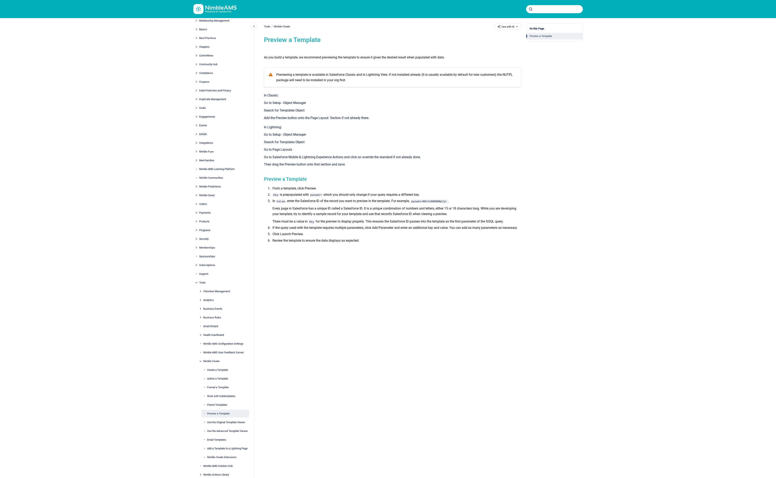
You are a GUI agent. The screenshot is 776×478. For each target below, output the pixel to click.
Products (204, 221)
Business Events (212, 308)
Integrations (206, 142)
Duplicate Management (212, 99)
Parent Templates (217, 404)
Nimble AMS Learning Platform (217, 169)
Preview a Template (218, 413)
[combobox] (554, 9)
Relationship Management (214, 20)
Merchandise (206, 160)
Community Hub (208, 64)
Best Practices (207, 38)
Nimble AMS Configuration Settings (223, 343)
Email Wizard (210, 326)
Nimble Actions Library (216, 474)
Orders (203, 203)
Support (203, 273)
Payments (205, 212)
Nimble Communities (211, 177)
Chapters (204, 46)
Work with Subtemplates (221, 396)
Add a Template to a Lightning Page (227, 448)
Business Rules (212, 317)
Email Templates (216, 439)
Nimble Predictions (210, 186)
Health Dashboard (213, 334)
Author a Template (217, 378)
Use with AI (508, 26)
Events (203, 125)
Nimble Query (207, 195)
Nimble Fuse (206, 151)
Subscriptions (207, 265)
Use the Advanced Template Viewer (227, 431)
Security (204, 238)
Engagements (207, 116)
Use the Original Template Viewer (226, 422)
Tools (202, 282)
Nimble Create (211, 361)
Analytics (208, 300)
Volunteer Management (216, 291)
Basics (203, 29)
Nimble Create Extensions (222, 457)
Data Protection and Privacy (215, 90)
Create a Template (217, 369)
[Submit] (530, 9)
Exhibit (203, 134)
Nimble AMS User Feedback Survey (223, 352)
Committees (206, 55)
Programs (204, 230)
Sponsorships (207, 256)
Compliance (206, 73)
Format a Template (218, 387)
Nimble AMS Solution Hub (218, 465)
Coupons (204, 81)
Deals (202, 107)
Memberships (207, 247)
